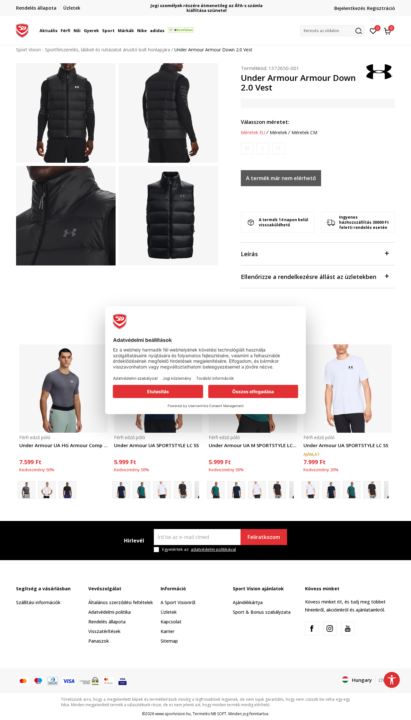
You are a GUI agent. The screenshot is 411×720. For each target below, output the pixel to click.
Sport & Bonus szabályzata (262, 612)
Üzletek (169, 612)
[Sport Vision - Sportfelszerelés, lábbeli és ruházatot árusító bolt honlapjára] (22, 29)
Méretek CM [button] (304, 132)
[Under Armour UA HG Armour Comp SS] (63, 388)
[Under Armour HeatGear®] (67, 489)
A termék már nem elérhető (281, 178)
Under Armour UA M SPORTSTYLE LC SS (253, 445)
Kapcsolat (171, 622)
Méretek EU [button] (253, 132)
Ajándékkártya (248, 602)
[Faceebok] (311, 628)
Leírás (249, 254)
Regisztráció (381, 8)
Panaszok (98, 641)
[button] (58, 30)
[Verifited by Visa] (122, 680)
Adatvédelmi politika (109, 612)
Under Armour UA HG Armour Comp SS (63, 445)
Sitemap (169, 641)
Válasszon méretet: (265, 122)
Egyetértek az (199, 549)
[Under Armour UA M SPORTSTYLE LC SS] (141, 489)
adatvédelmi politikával (213, 549)
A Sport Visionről (178, 602)
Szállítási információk (38, 602)
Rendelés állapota (107, 622)
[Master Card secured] (108, 680)
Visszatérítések (104, 631)
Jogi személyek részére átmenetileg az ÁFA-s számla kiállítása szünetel (206, 8)
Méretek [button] (278, 132)
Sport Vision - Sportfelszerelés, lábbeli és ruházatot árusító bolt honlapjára (93, 50)
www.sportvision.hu (173, 713)
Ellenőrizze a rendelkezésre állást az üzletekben (308, 277)
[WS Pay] (89, 680)
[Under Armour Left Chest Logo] (182, 489)
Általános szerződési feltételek (120, 602)
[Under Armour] (379, 71)
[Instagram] (329, 628)
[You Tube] (347, 628)
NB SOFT (218, 713)
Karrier (167, 631)
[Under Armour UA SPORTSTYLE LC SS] (162, 489)
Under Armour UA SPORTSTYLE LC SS (156, 445)
